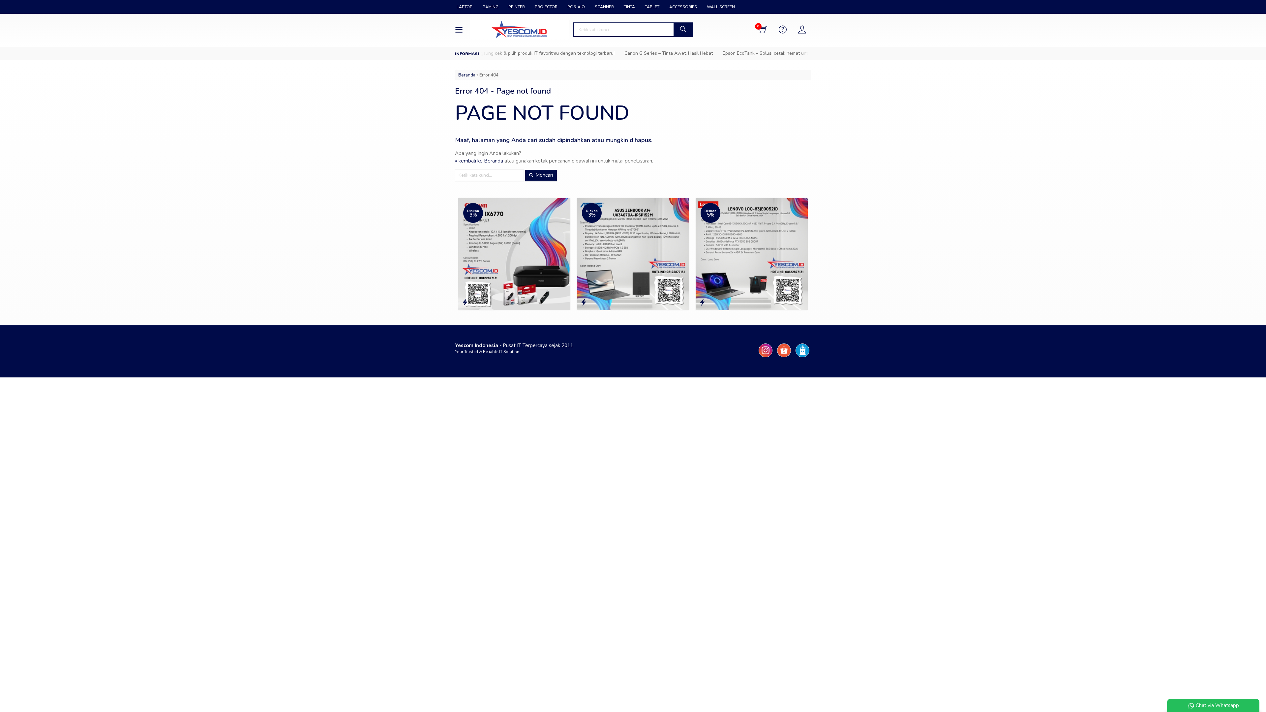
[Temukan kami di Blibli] (802, 357)
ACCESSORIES (683, 7)
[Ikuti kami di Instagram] (765, 357)
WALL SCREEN (721, 7)
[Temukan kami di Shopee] (784, 357)
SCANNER (604, 7)
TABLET (652, 7)
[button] (683, 29)
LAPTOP (464, 7)
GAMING (490, 7)
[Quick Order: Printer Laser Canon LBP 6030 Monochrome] (783, 302)
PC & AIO (576, 7)
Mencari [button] (543, 175)
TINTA (629, 7)
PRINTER (516, 7)
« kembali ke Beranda (479, 161)
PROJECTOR (546, 7)
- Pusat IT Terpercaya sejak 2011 (514, 345)
